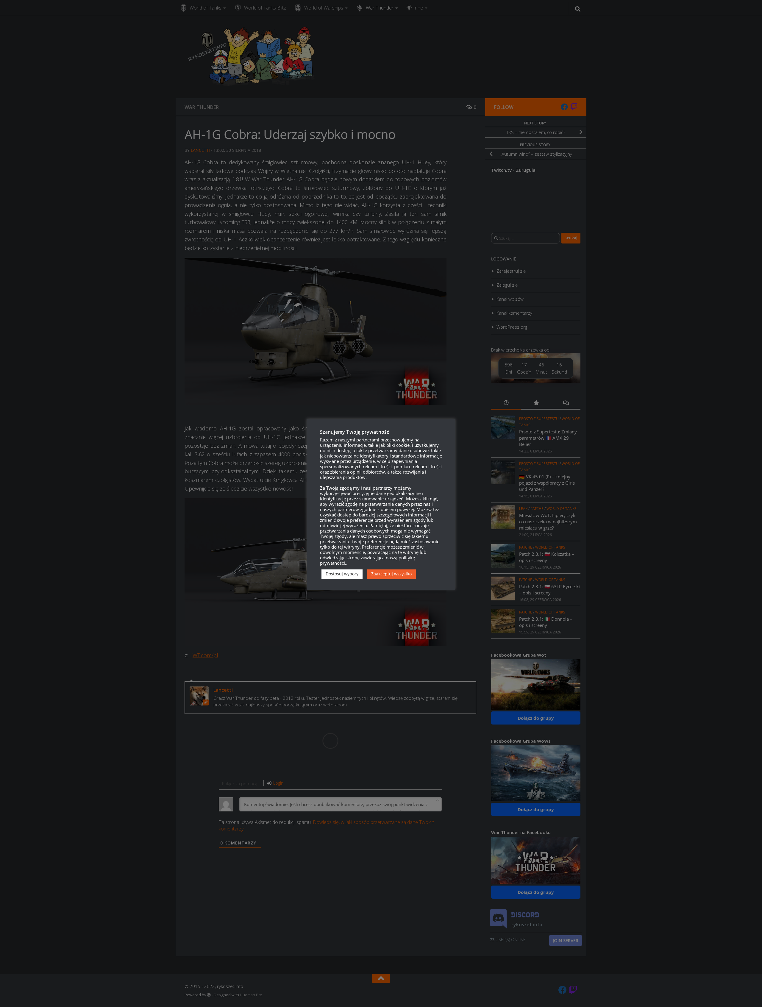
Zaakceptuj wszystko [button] (391, 574)
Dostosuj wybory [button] (342, 574)
